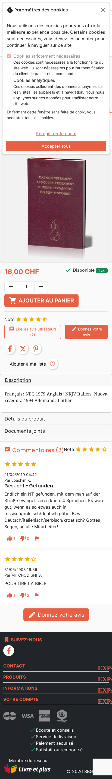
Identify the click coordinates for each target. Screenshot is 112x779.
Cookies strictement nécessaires (46, 56)
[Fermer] (103, 10)
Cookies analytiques (34, 80)
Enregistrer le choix (56, 133)
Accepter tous (56, 146)
